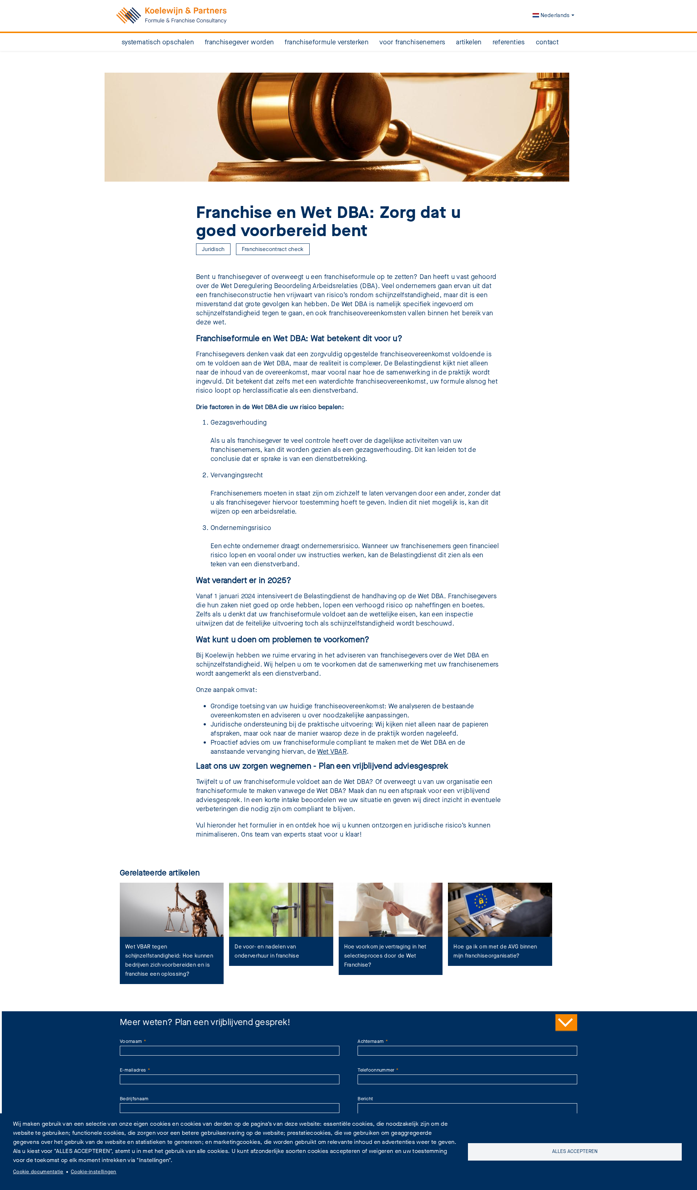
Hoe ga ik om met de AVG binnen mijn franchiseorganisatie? (495, 951)
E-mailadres (133, 1070)
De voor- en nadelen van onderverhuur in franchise (267, 951)
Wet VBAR (332, 751)
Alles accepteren (575, 1151)
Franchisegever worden (239, 42)
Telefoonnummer (376, 1070)
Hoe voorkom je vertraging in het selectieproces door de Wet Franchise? (385, 955)
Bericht (365, 1099)
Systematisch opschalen (158, 42)
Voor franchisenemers (412, 42)
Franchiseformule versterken (326, 42)
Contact (547, 42)
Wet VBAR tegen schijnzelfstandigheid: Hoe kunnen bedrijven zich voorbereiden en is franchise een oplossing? (169, 960)
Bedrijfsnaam (134, 1099)
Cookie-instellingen (94, 1172)
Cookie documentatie (38, 1172)
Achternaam (371, 1041)
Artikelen (468, 42)
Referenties (509, 42)
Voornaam (131, 1041)
